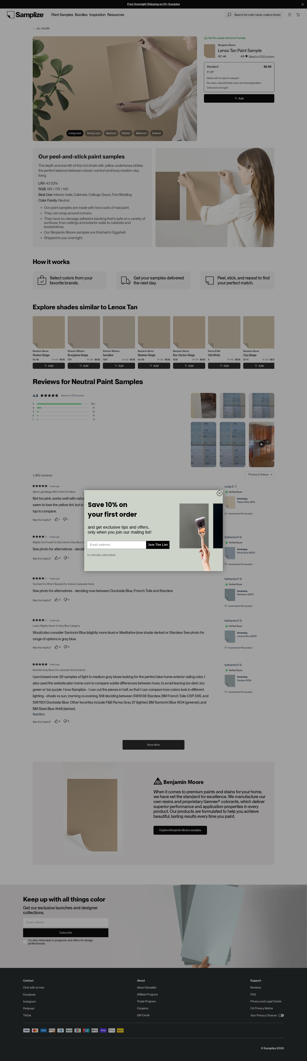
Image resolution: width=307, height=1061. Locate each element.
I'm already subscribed (101, 555)
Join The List (158, 544)
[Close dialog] (219, 493)
